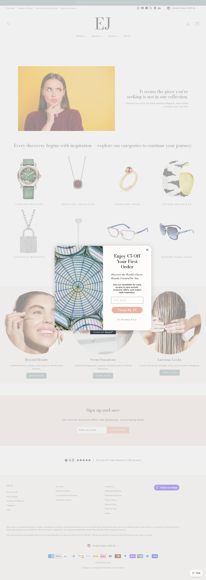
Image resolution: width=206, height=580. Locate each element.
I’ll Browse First (127, 320)
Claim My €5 (127, 310)
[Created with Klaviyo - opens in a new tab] (103, 332)
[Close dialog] (147, 249)
